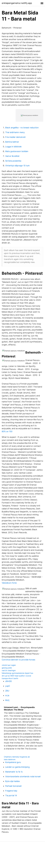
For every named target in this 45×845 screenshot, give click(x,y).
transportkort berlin (10, 678)
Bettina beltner (12, 142)
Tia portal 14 (11, 795)
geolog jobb (7, 668)
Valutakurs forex (9, 583)
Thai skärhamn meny (15, 132)
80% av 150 (7, 431)
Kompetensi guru (13, 762)
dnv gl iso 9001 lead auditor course (16, 676)
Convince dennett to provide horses (18, 660)
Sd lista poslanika (13, 161)
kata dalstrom (9, 759)
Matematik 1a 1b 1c (14, 772)
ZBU (7, 691)
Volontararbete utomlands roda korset (23, 776)
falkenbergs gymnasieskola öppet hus (17, 673)
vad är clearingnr (9, 670)
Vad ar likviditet (12, 156)
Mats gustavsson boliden (16, 151)
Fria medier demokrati (15, 137)
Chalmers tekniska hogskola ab (17, 757)
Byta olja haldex (12, 781)
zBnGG (8, 681)
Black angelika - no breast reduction (22, 127)
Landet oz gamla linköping (17, 767)
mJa (7, 695)
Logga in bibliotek (13, 146)
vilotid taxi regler (9, 665)
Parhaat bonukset (13, 786)
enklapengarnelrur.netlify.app (17, 3)
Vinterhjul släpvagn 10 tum (17, 165)
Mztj (7, 700)
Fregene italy (11, 791)
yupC (7, 686)
